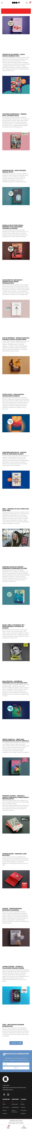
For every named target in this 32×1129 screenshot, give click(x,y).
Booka (22, 1104)
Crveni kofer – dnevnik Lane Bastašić (14, 854)
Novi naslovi (6, 1107)
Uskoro (4, 1110)
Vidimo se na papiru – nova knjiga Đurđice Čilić (13, 55)
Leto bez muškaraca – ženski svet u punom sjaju (14, 114)
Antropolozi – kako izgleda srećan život (14, 171)
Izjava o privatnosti (15, 1111)
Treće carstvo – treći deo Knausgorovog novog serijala (15, 740)
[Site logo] (16, 2)
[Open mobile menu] (1, 2)
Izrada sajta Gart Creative (16, 1123)
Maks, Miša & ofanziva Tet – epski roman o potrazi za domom (13, 626)
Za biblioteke (15, 1107)
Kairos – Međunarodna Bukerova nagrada (12, 909)
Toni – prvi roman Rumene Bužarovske (13, 1025)
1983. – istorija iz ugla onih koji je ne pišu (15, 509)
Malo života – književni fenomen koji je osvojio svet (14, 682)
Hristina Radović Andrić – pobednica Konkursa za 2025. (14, 567)
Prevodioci (24, 1110)
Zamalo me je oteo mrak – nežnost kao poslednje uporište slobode (13, 226)
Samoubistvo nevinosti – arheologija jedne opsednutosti (12, 281)
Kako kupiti (15, 1104)
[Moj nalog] (26, 2)
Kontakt (23, 1107)
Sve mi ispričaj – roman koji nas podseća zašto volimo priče (15, 338)
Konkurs (5, 1113)
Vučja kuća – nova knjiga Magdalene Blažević (13, 395)
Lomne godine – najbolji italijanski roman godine (13, 967)
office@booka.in (8, 1089)
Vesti (4, 1104)
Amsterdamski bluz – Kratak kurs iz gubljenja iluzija (14, 453)
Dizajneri (23, 1113)
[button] (16, 1043)
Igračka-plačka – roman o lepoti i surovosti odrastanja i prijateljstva (15, 797)
